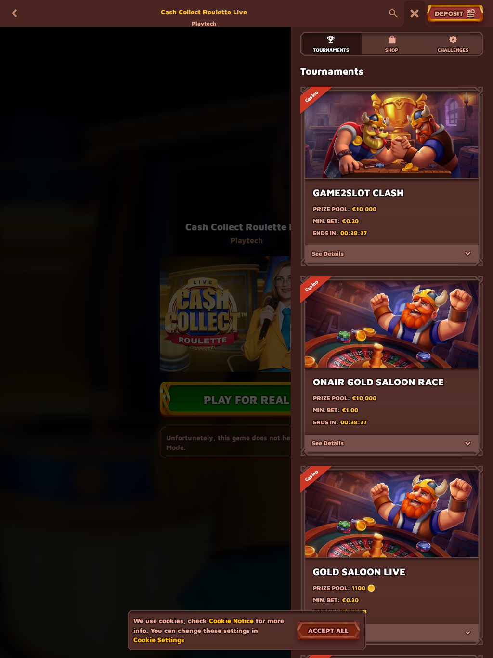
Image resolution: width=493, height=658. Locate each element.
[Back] (14, 13)
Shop (391, 50)
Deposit (449, 13)
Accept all (328, 630)
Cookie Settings (158, 640)
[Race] (414, 13)
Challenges (453, 50)
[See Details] (468, 254)
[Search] (393, 13)
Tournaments (331, 50)
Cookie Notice (231, 621)
